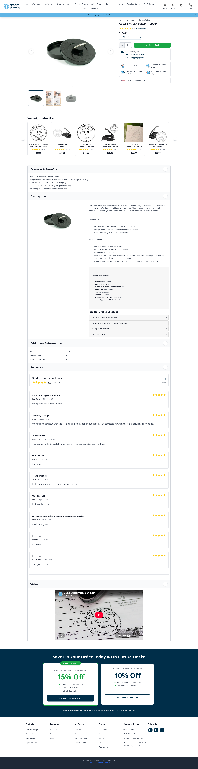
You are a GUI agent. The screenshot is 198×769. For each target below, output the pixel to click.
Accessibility (103, 747)
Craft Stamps (149, 4)
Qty (121, 45)
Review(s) (141, 28)
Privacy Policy (132, 710)
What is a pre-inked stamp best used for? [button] (104, 317)
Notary (122, 4)
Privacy (107, 763)
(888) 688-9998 (129, 729)
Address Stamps (33, 4)
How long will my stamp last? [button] (100, 329)
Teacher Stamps (134, 4)
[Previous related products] (23, 139)
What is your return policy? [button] (99, 334)
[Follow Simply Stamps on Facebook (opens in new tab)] (150, 730)
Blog (52, 742)
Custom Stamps (82, 4)
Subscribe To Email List (127, 697)
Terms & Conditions (95, 763)
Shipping (102, 734)
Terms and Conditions (119, 710)
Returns (102, 738)
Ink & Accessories (91, 8)
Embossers (111, 4)
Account (78, 729)
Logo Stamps (48, 4)
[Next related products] (175, 139)
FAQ (100, 742)
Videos (52, 738)
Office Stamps (97, 4)
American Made (56, 734)
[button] (31, 51)
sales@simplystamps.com (133, 738)
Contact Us (103, 729)
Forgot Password (81, 738)
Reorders (78, 734)
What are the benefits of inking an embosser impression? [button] (109, 323)
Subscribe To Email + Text (70, 698)
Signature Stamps (64, 4)
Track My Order (80, 742)
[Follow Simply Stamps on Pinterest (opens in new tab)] (156, 730)
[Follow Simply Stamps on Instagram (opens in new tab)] (162, 730)
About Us (53, 729)
